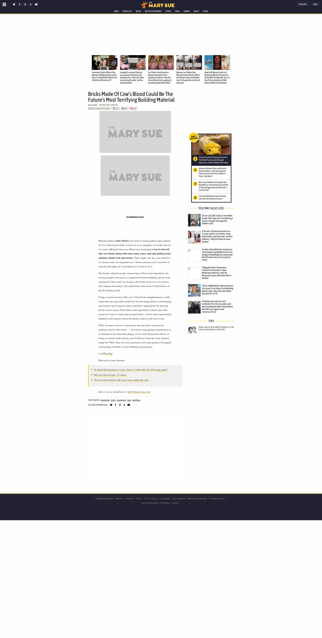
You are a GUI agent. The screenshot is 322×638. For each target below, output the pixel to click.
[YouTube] (36, 6)
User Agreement (178, 499)
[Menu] (4, 4)
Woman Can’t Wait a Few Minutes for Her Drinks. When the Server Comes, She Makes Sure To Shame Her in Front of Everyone (188, 77)
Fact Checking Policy (149, 503)
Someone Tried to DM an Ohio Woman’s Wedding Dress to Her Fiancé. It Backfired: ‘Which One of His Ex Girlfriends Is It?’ (104, 76)
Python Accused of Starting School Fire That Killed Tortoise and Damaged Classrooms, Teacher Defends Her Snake (213, 160)
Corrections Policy (217, 499)
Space (177, 11)
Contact (175, 503)
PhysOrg (107, 353)
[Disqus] (136, 448)
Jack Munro (136, 400)
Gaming (187, 11)
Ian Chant (93, 105)
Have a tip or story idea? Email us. (213, 327)
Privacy (139, 499)
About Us (119, 499)
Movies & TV (127, 11)
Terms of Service (151, 499)
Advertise (129, 499)
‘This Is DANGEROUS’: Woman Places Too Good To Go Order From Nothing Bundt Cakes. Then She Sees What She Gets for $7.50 (217, 289)
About (196, 11)
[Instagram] (25, 6)
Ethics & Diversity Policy (197, 499)
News (116, 11)
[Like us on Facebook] (19, 6)
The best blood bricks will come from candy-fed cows (121, 380)
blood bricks (105, 400)
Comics (168, 11)
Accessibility (165, 499)
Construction (121, 400)
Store (205, 11)
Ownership (165, 503)
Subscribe (303, 4)
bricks (113, 400)
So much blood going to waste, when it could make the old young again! (131, 369)
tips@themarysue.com (138, 391)
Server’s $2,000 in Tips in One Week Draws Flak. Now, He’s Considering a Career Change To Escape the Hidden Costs (217, 219)
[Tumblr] (30, 6)
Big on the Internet (153, 11)
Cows (129, 400)
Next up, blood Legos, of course (110, 374)
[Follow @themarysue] (14, 6)
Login (315, 4)
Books (138, 11)
